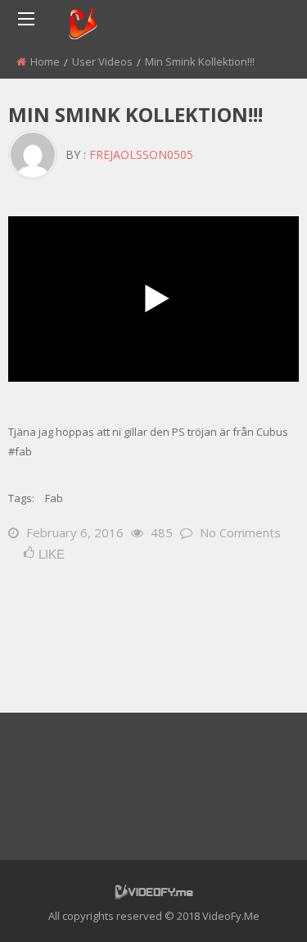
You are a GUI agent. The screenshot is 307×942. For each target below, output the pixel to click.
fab (54, 498)
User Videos (102, 61)
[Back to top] (253, 905)
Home (45, 61)
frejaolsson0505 (141, 154)
